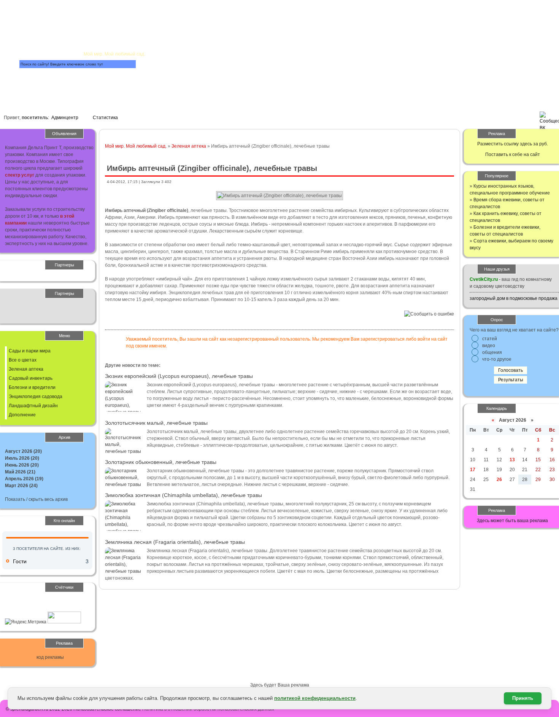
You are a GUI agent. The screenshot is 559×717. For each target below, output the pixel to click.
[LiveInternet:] (21, 608)
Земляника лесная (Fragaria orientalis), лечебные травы (175, 542)
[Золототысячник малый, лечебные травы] (124, 451)
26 (499, 479)
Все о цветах (23, 360)
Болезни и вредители (32, 387)
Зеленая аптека (189, 146)
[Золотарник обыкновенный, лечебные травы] (124, 484)
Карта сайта (60, 83)
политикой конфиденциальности (315, 698)
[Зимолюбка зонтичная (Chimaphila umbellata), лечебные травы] (124, 531)
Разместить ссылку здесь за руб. (512, 144)
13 (512, 459)
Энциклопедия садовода (35, 396)
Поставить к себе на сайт (512, 154)
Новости (212, 40)
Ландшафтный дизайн (33, 405)
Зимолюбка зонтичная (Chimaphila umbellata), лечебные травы (183, 495)
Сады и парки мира (30, 351)
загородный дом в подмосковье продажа (513, 298)
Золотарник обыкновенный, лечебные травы (160, 462)
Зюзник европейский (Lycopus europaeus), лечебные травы (179, 376)
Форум (167, 75)
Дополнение (22, 414)
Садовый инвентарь (30, 378)
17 (472, 469)
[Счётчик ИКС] (64, 622)
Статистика (105, 117)
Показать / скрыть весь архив (36, 499)
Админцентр (64, 117)
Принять (522, 698)
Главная (98, 17)
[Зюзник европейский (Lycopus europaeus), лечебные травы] (124, 412)
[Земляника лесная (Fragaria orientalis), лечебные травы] (124, 571)
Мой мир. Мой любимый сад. (136, 146)
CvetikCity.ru (484, 279)
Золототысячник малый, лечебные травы (156, 423)
